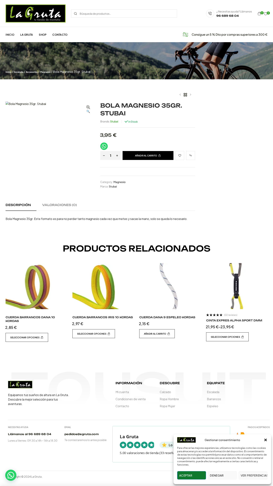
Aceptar (185, 475)
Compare (190, 155)
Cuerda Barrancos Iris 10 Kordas (102, 317)
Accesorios (32, 72)
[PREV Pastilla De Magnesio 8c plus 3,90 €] (180, 94)
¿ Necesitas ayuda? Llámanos (234, 11)
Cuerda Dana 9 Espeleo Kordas (167, 317)
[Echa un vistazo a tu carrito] (259, 13)
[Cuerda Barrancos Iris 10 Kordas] (103, 286)
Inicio (8, 72)
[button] (265, 440)
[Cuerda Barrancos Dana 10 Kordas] (36, 286)
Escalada (18, 72)
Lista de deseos (179, 155)
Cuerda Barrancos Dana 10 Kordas (30, 319)
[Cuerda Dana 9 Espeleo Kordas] (170, 286)
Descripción (18, 205)
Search (75, 13)
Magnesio (45, 72)
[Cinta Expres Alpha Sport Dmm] (236, 286)
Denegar (217, 475)
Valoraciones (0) (59, 205)
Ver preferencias (254, 475)
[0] (265, 14)
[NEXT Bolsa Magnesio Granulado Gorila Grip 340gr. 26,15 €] (190, 94)
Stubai (114, 121)
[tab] (24, 207)
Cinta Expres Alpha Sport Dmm (234, 320)
